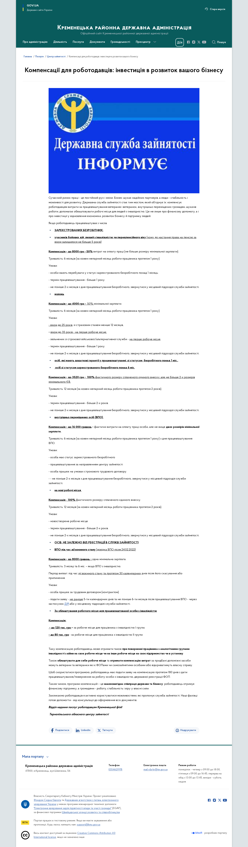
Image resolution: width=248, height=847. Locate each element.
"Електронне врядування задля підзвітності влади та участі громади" (73, 808)
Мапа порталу (33, 757)
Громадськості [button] (120, 42)
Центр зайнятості (56, 57)
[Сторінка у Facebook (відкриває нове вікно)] (188, 42)
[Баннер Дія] (179, 42)
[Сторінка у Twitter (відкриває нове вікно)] (199, 42)
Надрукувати (188, 730)
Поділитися (62, 730)
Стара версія (217, 9)
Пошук (221, 42)
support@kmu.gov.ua (88, 824)
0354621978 (115, 769)
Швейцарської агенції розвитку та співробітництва (91, 812)
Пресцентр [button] (143, 42)
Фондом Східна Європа (47, 800)
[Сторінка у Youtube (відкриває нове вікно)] (204, 42)
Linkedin (85, 730)
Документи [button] (97, 42)
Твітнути (107, 730)
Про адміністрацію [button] (35, 42)
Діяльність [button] (60, 42)
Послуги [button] (78, 42)
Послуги (39, 57)
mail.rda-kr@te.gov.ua (156, 769)
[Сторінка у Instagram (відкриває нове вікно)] (194, 42)
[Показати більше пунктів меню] (154, 41)
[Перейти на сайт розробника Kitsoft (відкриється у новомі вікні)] (197, 833)
